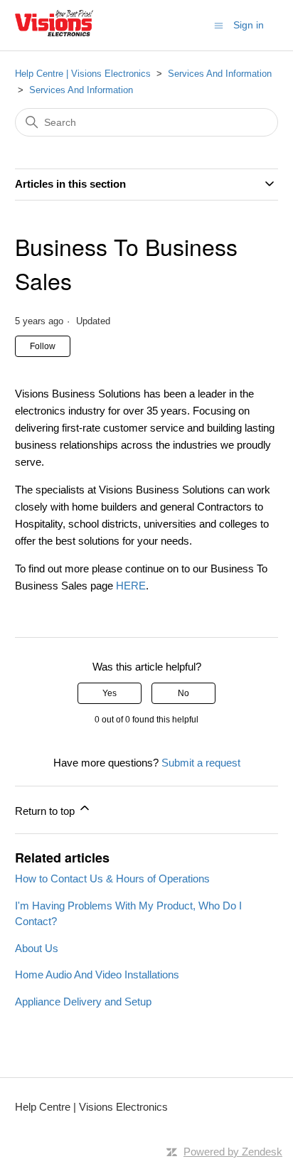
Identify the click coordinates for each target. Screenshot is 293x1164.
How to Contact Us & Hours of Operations (112, 878)
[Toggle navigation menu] (218, 24)
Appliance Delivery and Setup (83, 1001)
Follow (42, 346)
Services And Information (220, 73)
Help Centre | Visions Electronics (83, 73)
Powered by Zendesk (232, 1152)
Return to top (46, 811)
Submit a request (200, 763)
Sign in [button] (248, 25)
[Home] (54, 32)
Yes (109, 693)
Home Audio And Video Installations (97, 974)
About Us (36, 948)
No (183, 693)
